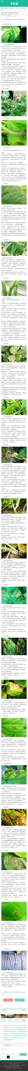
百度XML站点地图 (7, 1066)
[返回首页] (1, 8)
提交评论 (23, 1054)
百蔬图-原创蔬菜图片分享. (18, 1062)
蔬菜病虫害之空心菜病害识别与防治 (20, 1009)
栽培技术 (11, 8)
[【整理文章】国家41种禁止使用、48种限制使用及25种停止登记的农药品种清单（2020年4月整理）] (24, 1016)
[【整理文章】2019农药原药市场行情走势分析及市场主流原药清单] (4, 1016)
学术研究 (6, 8)
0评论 (15, 16)
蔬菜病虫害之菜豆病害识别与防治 (10, 13)
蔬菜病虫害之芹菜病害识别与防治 (7, 1009)
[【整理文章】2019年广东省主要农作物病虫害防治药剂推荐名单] (10, 1016)
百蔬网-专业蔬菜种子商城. (17, 1063)
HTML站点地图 (16, 1066)
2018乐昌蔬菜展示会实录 (8, 1039)
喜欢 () (9, 1000)
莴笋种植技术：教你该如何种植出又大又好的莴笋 (13, 1037)
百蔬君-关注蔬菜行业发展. (7, 1062)
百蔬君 (11, 14)
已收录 (9, 16)
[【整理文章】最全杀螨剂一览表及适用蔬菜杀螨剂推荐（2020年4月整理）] (17, 1016)
